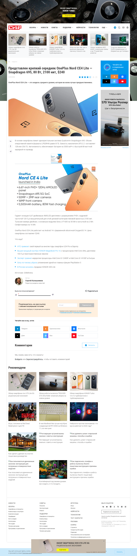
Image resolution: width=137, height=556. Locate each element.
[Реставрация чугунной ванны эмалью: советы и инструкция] (53, 434)
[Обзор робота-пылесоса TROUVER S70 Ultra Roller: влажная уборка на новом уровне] (53, 381)
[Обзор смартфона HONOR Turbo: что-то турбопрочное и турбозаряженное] (84, 381)
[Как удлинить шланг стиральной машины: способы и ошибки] (84, 434)
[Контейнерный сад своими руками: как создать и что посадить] (53, 469)
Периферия (11, 516)
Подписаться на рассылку (111, 512)
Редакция (74, 532)
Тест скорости (76, 518)
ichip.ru (73, 525)
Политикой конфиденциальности (82, 312)
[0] (53, 295)
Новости (44, 27)
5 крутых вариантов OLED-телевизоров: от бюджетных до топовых (119, 49)
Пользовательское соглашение (80, 534)
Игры (72, 505)
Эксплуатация (44, 508)
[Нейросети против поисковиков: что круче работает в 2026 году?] (84, 411)
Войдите (18, 359)
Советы (54, 27)
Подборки (67, 27)
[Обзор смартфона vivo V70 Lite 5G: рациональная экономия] (22, 381)
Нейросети (80, 27)
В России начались (25, 267)
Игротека (74, 503)
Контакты (126, 147)
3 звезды (85, 77)
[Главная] (9, 61)
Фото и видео (12, 519)
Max (51, 335)
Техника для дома (13, 526)
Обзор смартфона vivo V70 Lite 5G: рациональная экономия (16, 50)
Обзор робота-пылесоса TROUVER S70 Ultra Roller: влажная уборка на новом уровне (37, 51)
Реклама (74, 521)
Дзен (23, 335)
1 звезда (80, 77)
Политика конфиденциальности (80, 537)
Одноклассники (55, 329)
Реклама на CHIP (106, 147)
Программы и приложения (16, 528)
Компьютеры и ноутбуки (15, 511)
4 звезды (87, 77)
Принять (120, 552)
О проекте (74, 527)
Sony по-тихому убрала (27, 262)
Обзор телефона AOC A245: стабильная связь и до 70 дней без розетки (99, 50)
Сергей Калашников (34, 280)
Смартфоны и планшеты (15, 509)
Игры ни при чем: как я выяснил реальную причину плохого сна (78, 49)
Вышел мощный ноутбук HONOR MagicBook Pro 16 (39, 251)
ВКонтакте (81, 329)
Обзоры (32, 27)
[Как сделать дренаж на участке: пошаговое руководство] (22, 441)
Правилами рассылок (66, 312)
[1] (16, 295)
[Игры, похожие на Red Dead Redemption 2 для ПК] (22, 411)
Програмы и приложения (47, 528)
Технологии (94, 27)
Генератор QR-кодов (77, 530)
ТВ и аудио (11, 523)
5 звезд (90, 77)
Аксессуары (12, 521)
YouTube (81, 335)
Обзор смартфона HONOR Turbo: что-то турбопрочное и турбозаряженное (57, 50)
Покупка (42, 505)
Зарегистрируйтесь (34, 359)
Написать (91, 345)
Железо (73, 508)
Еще (103, 27)
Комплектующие (13, 514)
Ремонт (42, 510)
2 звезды (82, 77)
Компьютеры (44, 519)
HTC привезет (23, 246)
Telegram (24, 329)
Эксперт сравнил (24, 258)
